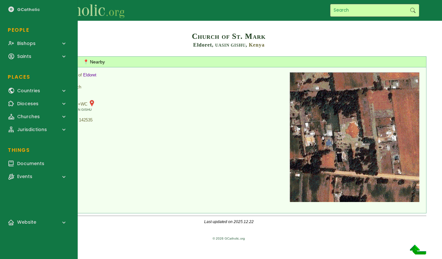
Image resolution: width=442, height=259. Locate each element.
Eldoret (89, 75)
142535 (86, 120)
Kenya (257, 45)
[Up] (418, 252)
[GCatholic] (79, 10)
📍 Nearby (94, 61)
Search (412, 10)
